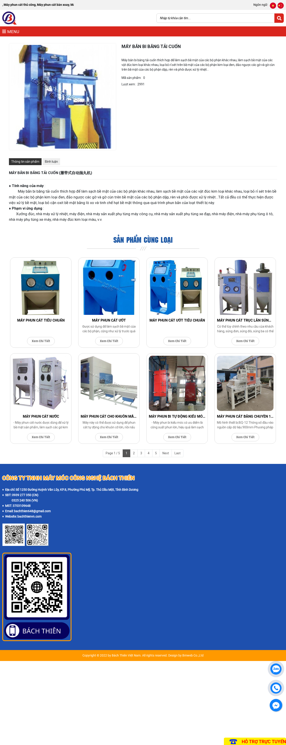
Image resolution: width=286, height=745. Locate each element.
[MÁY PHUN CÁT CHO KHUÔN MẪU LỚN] (109, 383)
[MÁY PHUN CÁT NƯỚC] (41, 383)
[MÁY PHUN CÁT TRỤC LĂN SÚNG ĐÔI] (245, 287)
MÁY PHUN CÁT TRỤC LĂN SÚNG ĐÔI (245, 320)
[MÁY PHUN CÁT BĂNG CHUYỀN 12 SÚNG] (245, 383)
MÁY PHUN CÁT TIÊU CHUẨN (41, 320)
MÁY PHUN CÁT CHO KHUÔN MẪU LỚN (109, 416)
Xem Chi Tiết (41, 341)
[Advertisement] (134, 692)
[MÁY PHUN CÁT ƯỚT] (109, 287)
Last (178, 453)
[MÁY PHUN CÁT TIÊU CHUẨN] (41, 287)
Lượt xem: (129, 84)
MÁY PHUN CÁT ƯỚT (109, 320)
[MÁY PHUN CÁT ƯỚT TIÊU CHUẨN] (177, 287)
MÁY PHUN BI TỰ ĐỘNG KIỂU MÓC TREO (177, 416)
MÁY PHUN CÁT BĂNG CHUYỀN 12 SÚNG (245, 416)
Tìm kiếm (279, 18)
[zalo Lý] (37, 526)
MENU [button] (12, 31)
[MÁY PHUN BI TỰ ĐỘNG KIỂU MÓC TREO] (177, 383)
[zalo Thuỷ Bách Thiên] (13, 526)
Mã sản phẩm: (131, 78)
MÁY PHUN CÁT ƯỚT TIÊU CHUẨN (177, 320)
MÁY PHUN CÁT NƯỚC (41, 416)
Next (165, 453)
